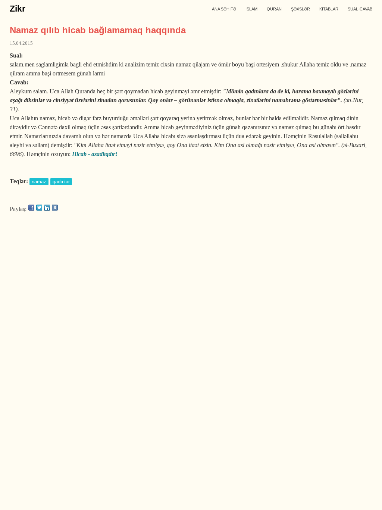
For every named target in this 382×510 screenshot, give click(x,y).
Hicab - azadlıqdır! (95, 154)
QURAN (274, 9)
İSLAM (251, 9)
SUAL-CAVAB (360, 9)
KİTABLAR (328, 9)
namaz (39, 181)
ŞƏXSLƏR (300, 9)
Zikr (17, 8)
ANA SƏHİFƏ (224, 9)
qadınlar (61, 181)
